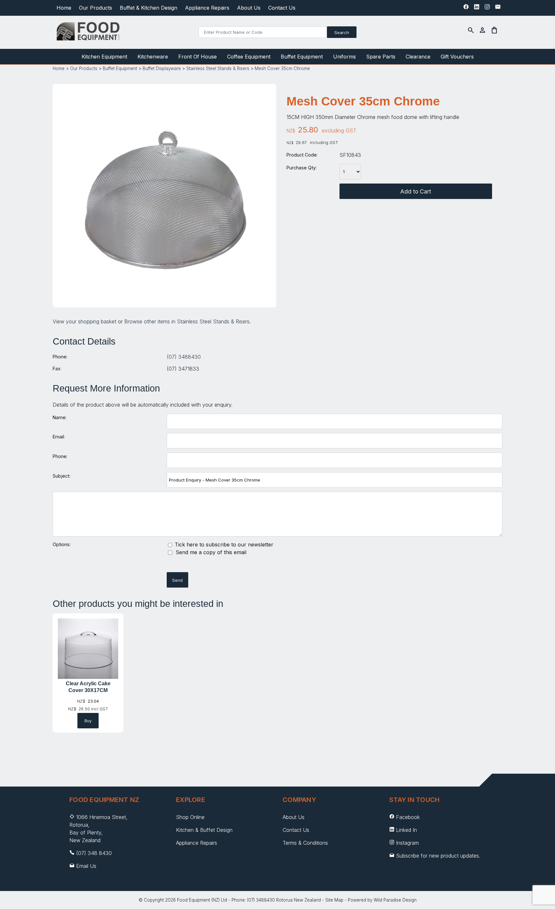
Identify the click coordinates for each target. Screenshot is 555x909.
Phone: (60, 356)
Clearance (418, 56)
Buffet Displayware (162, 68)
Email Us (86, 866)
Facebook (408, 817)
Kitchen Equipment (104, 56)
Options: (62, 544)
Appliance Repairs (207, 7)
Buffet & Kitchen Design (148, 7)
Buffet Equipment (302, 56)
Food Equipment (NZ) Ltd (202, 900)
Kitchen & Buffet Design (204, 830)
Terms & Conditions (305, 843)
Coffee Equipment (248, 56)
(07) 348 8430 (94, 853)
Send (177, 580)
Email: (59, 436)
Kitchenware (152, 56)
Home (64, 7)
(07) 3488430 (184, 357)
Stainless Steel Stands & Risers (217, 68)
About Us (248, 7)
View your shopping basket (84, 321)
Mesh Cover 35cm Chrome (282, 68)
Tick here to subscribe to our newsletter (223, 544)
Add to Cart (415, 191)
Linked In (406, 830)
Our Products (95, 7)
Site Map (334, 900)
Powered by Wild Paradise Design (382, 900)
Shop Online (190, 817)
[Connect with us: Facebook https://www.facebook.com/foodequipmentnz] (466, 8)
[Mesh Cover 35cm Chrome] (164, 296)
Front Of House (197, 56)
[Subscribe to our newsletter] (497, 8)
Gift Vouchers (457, 56)
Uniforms (344, 56)
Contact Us (281, 7)
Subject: (61, 476)
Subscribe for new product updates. (437, 855)
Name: (59, 417)
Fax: (57, 368)
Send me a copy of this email (210, 552)
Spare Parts (380, 56)
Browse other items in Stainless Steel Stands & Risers (187, 321)
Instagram (407, 843)
